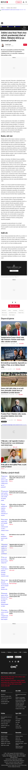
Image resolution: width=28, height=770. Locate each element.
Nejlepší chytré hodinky (5, 741)
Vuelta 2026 (7, 685)
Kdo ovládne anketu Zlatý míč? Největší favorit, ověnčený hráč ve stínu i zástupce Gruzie (18, 521)
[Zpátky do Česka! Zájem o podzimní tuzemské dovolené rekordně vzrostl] (5, 571)
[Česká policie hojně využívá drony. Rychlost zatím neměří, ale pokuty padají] (5, 495)
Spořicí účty (18, 738)
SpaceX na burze (4, 736)
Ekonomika (18, 732)
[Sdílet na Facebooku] (13, 302)
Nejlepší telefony (4, 738)
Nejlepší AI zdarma (4, 739)
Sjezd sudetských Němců (6, 720)
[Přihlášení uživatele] (23, 2)
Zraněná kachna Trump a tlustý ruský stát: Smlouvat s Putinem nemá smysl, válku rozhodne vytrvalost (13, 339)
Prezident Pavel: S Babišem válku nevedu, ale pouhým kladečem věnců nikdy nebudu (13, 416)
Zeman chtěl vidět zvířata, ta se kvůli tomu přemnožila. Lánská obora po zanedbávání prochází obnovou (12, 390)
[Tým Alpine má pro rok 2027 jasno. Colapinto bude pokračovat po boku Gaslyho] (5, 614)
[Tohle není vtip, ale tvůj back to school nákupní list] (5, 560)
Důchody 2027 (18, 739)
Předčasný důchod (19, 736)
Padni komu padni (4, 723)
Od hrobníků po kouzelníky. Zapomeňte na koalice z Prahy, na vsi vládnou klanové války (14, 365)
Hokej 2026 (18, 720)
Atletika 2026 (18, 726)
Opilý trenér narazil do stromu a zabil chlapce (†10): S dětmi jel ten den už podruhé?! (17, 477)
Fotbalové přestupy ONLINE (15, 682)
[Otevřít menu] (26, 2)
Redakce (10, 652)
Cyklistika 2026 (18, 727)
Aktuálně (3, 691)
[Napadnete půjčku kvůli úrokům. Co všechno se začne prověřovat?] (5, 549)
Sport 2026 (18, 713)
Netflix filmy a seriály (5, 745)
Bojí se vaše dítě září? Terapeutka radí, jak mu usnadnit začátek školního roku (17, 580)
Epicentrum (3, 694)
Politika (3, 713)
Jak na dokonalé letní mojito (21, 706)
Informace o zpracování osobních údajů (11, 762)
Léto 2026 (18, 691)
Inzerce (15, 652)
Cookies (21, 762)
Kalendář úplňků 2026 (5, 701)
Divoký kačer (3, 727)
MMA (17, 717)
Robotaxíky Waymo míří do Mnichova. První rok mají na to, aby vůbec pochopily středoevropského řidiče (18, 595)
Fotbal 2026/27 (18, 718)
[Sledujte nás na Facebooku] (13, 662)
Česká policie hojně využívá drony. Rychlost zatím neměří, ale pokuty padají (18, 491)
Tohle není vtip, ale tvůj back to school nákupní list (17, 558)
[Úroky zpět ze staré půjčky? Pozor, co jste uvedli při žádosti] (13, 456)
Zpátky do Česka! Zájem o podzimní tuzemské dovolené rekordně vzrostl (17, 567)
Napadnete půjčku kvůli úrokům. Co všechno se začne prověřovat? (17, 545)
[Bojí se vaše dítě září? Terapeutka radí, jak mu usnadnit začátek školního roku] (5, 584)
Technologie (4, 732)
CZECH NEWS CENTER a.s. (18, 753)
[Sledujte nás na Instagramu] (15, 662)
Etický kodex (23, 765)
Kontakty (3, 652)
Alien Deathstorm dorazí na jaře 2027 (17, 534)
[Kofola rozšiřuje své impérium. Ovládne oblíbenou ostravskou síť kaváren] (5, 510)
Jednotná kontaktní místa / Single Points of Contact (11, 765)
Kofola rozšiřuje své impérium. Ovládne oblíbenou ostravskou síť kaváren (17, 505)
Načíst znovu (14, 270)
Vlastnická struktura (18, 763)
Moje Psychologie (4, 676)
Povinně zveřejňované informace (14, 766)
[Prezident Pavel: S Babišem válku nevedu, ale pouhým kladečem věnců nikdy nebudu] (14, 405)
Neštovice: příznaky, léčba (6, 696)
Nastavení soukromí (9, 763)
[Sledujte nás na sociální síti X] (10, 662)
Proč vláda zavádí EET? (5, 721)
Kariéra (25, 652)
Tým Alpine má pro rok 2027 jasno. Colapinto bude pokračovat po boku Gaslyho (16, 612)
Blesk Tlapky (12, 676)
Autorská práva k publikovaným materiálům (14, 758)
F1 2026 (17, 724)
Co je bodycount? (4, 703)
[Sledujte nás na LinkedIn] (18, 662)
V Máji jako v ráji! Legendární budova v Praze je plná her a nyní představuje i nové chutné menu (13, 443)
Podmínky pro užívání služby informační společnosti (14, 760)
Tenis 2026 (18, 722)
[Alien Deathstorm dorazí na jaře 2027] (5, 537)
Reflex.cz (3, 7)
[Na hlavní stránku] (4, 2)
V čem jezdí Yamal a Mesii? (6, 698)
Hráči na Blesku (18, 676)
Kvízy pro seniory (4, 699)
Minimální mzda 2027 (20, 741)
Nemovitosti (7, 680)
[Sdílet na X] (15, 302)
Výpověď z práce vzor (5, 725)
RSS (20, 652)
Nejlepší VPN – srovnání (5, 743)
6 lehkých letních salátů (20, 708)
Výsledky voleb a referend (11, 7)
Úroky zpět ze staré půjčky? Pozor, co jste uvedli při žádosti (13, 466)
